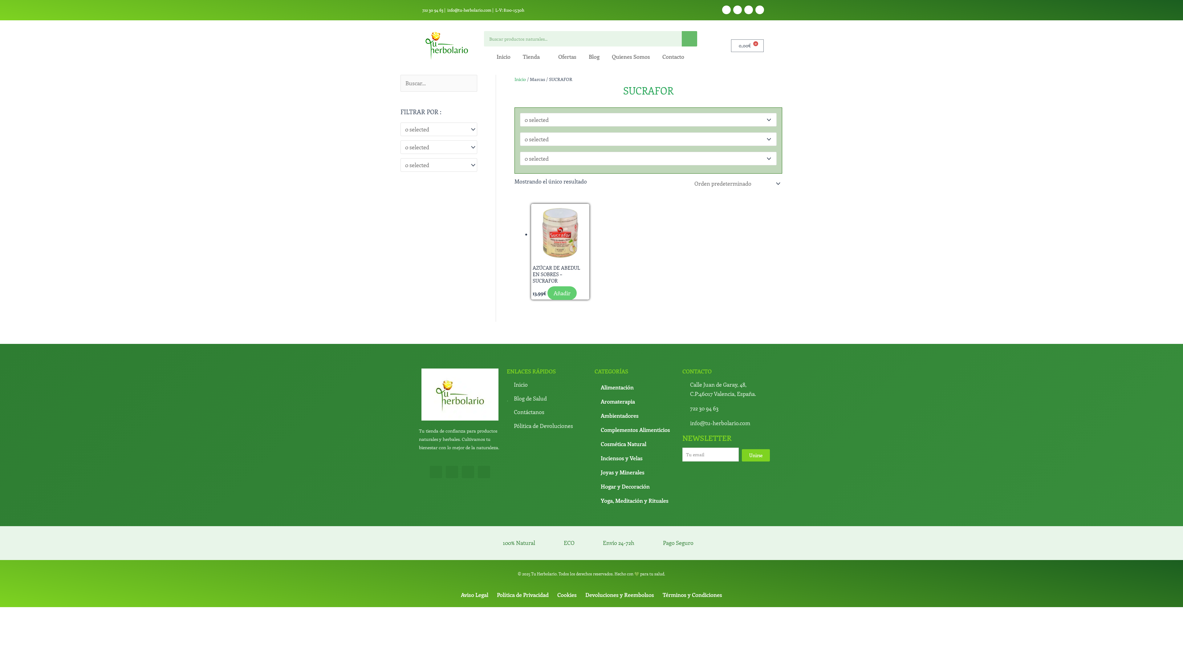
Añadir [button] (562, 293)
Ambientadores (620, 415)
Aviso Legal (474, 595)
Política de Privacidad (523, 595)
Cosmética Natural (623, 444)
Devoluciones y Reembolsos (619, 595)
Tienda (531, 56)
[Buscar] (689, 38)
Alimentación (617, 387)
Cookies (567, 595)
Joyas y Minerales (622, 472)
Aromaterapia (618, 401)
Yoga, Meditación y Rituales (635, 500)
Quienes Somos (631, 56)
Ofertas (567, 56)
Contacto (673, 56)
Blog (594, 56)
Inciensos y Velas (622, 458)
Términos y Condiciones (692, 595)
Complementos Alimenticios (635, 429)
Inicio (503, 56)
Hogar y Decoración (625, 486)
